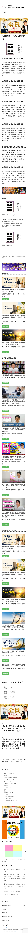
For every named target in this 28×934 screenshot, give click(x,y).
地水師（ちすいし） (9, 697)
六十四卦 (17, 256)
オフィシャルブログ (9, 779)
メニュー (5, 12)
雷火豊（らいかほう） (10, 692)
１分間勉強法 (7, 798)
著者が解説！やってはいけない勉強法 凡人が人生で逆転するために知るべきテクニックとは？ (14, 486)
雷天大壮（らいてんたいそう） (9, 214)
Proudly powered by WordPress (8, 931)
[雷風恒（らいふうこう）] (13, 237)
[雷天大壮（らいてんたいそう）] (13, 206)
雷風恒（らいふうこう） (7, 245)
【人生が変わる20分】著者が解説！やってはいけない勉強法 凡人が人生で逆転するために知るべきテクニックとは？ (14, 458)
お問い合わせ (5, 920)
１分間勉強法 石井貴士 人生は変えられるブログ (13, 929)
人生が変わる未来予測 (10, 783)
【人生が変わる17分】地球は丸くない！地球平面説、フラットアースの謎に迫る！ (14, 886)
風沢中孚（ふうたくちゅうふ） (12, 891)
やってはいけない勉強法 (10, 777)
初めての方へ (5, 902)
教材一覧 (4, 912)
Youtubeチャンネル (9, 773)
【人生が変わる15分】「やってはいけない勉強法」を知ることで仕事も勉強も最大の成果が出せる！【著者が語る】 (14, 401)
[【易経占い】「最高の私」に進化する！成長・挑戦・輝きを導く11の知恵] (13, 224)
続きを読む (5, 299)
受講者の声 (5, 909)
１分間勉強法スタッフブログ (11, 800)
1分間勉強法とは (6, 905)
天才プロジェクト (8, 792)
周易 (13, 256)
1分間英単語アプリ (7, 916)
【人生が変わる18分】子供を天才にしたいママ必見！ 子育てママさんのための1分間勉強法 (13, 429)
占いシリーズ (7, 788)
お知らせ (6, 775)
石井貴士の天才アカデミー (11, 796)
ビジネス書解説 (8, 781)
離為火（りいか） (8, 687)
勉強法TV (6, 785)
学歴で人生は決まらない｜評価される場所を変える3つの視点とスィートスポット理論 (14, 317)
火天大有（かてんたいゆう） (11, 894)
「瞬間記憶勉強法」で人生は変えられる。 (14, 375)
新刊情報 (6, 794)
